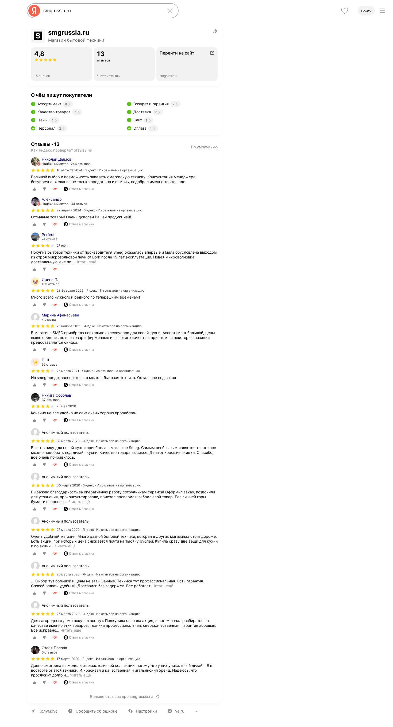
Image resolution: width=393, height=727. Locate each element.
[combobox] (101, 11)
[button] (202, 147)
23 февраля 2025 (70, 290)
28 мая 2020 (66, 406)
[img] (43, 170)
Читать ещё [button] (85, 262)
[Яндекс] (34, 11)
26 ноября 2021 (69, 326)
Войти (366, 11)
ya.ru (179, 711)
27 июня (63, 245)
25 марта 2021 (68, 371)
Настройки (146, 711)
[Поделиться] (215, 31)
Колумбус (47, 711)
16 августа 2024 (69, 170)
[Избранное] (344, 11)
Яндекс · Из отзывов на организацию (114, 170)
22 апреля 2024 (69, 210)
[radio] (34, 189)
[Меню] (382, 10)
